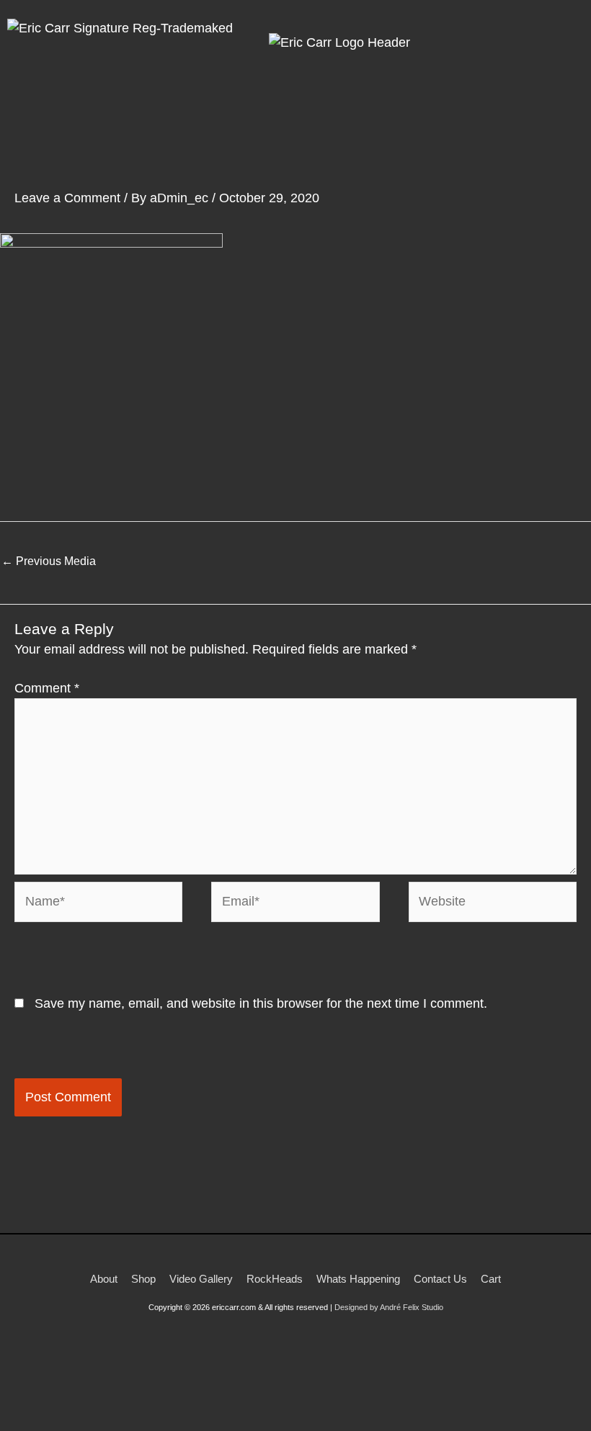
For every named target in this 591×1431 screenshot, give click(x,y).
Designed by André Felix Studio (388, 1307)
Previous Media (48, 561)
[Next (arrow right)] (68, 1424)
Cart (491, 1279)
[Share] (115, 1403)
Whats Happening (358, 1279)
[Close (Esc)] (162, 1403)
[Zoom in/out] (21, 1403)
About (103, 1279)
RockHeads (274, 1279)
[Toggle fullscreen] (68, 1403)
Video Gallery (201, 1279)
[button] (424, 116)
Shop (143, 1279)
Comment (46, 688)
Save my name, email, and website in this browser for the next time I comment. (261, 1003)
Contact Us (440, 1279)
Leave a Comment (67, 198)
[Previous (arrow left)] (21, 1424)
